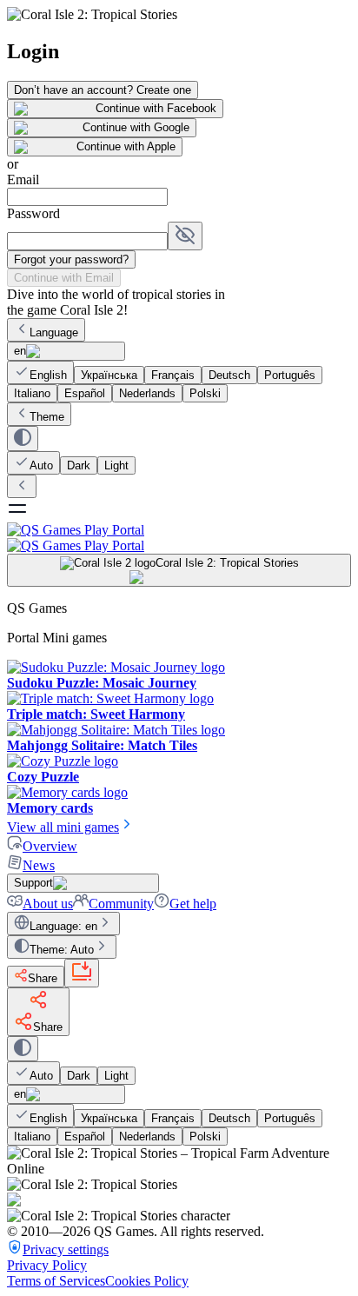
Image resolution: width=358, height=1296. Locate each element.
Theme (47, 416)
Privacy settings (66, 1249)
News (39, 865)
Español (84, 393)
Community (121, 903)
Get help (192, 903)
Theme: (62, 949)
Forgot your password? (71, 259)
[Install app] (81, 973)
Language (54, 332)
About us (48, 903)
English (48, 375)
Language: (63, 926)
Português (289, 375)
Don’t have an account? (102, 89)
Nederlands (147, 393)
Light (116, 465)
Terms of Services (56, 1280)
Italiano (32, 393)
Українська (109, 375)
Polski (205, 393)
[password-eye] (185, 236)
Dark (78, 465)
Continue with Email (64, 277)
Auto (41, 465)
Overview (50, 846)
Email (23, 179)
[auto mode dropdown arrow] (22, 438)
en (20, 350)
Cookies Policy (147, 1280)
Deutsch (229, 375)
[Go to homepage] (179, 537)
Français (173, 375)
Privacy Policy (47, 1265)
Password (33, 213)
